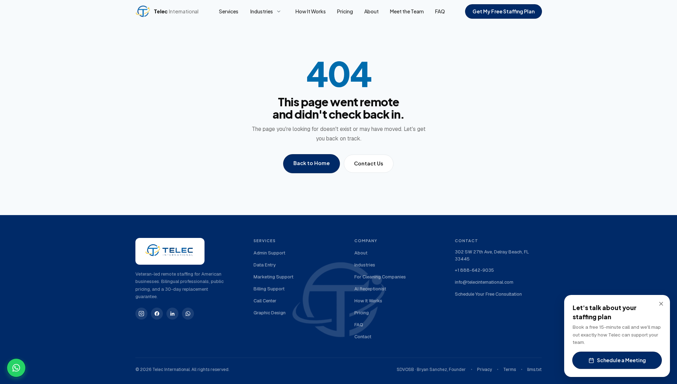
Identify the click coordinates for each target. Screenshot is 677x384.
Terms (509, 369)
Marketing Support (273, 277)
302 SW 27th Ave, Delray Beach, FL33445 (492, 255)
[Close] (661, 303)
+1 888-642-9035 (474, 270)
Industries (261, 11)
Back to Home (311, 163)
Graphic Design (270, 313)
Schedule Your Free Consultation (488, 294)
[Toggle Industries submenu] (278, 11)
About (371, 11)
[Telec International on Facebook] (157, 314)
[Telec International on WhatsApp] (188, 314)
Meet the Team (407, 11)
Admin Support (269, 253)
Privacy (484, 369)
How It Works (310, 11)
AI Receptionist (370, 289)
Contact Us (368, 163)
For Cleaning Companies (380, 277)
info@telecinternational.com (484, 282)
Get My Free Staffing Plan (503, 11)
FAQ (440, 11)
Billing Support (269, 289)
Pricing (345, 11)
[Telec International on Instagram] (141, 314)
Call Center (265, 301)
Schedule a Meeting (621, 360)
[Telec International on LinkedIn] (172, 314)
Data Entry (265, 265)
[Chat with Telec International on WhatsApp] (16, 368)
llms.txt (534, 369)
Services (228, 11)
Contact (362, 337)
